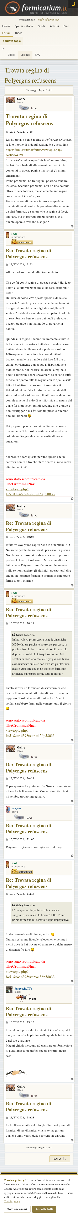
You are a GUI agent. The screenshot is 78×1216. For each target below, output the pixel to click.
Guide (41, 26)
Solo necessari (17, 1209)
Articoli (54, 26)
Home (6, 26)
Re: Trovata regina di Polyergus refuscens (28, 253)
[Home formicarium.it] (39, 8)
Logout (25, 54)
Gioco (18, 33)
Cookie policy (12, 1201)
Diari (66, 26)
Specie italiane (24, 26)
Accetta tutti (44, 1209)
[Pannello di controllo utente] (2, 55)
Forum (6, 33)
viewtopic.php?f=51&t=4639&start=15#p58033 (30, 491)
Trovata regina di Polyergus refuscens (31, 75)
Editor (11, 54)
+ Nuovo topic (11, 40)
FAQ (37, 54)
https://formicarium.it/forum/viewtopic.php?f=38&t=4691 (34, 152)
